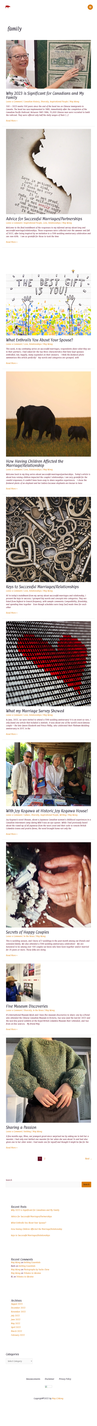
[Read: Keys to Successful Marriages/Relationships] (48, 539)
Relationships (54, 223)
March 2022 (16, 1331)
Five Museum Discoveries (27, 1006)
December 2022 (18, 1307)
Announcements (33, 1379)
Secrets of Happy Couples (27, 932)
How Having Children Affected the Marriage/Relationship (34, 463)
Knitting (27, 1131)
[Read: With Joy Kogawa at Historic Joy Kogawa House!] (48, 774)
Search (9, 1180)
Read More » (11, 120)
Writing (63, 815)
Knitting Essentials (32, 1262)
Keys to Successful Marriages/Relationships (42, 586)
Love (45, 223)
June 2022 (15, 1319)
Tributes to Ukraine (32, 1273)
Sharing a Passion (21, 1127)
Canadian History (32, 101)
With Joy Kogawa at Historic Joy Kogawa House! (47, 811)
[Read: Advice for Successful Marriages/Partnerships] (48, 171)
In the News (29, 936)
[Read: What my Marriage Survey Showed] (48, 663)
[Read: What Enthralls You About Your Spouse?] (48, 292)
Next (88, 1158)
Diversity (45, 101)
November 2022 (18, 1311)
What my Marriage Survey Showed (35, 711)
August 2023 (17, 1304)
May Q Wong (57, 1398)
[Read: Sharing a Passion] (48, 1080)
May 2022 (15, 1323)
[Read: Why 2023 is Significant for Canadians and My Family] (48, 64)
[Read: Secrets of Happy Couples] (48, 884)
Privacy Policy (65, 1379)
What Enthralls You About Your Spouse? (39, 340)
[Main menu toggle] (90, 7)
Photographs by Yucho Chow (36, 1269)
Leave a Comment (14, 101)
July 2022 (15, 1315)
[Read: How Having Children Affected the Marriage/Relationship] (48, 414)
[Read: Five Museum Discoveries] (23, 982)
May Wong (15, 1262)
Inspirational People (59, 101)
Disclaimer (49, 1379)
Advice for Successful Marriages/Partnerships (44, 218)
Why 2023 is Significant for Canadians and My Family (45, 95)
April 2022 (16, 1327)
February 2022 (18, 1335)
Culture (27, 815)
